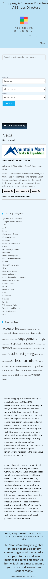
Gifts (4, 268)
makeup (38, 354)
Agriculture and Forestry (12, 218)
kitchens (15, 353)
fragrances (28, 343)
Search (8, 103)
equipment (6, 344)
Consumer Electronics (11, 243)
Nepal (12, 140)
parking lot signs (14, 366)
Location (4, 93)
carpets (37, 329)
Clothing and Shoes (10, 234)
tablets (4, 375)
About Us (21, 536)
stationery (31, 371)
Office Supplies (8, 289)
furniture (7, 347)
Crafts (4, 246)
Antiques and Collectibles (12, 221)
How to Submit (34, 536)
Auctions (5, 228)
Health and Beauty (9, 271)
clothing (13, 333)
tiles (8, 375)
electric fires (14, 339)
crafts (27, 334)
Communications (9, 237)
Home (5, 140)
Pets (4, 292)
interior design (40, 348)
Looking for (5, 77)
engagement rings (31, 338)
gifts (30, 348)
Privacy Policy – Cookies (15, 533)
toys (17, 374)
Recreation (6, 296)
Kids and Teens (8, 283)
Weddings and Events (10, 308)
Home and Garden (9, 274)
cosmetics (22, 334)
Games (5, 262)
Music (4, 286)
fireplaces (15, 343)
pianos (22, 366)
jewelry (4, 354)
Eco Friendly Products (11, 249)
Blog (24, 539)
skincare (10, 371)
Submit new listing (15, 125)
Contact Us (9, 536)
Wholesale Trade (8, 311)
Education (6, 252)
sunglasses (38, 371)
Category (4, 85)
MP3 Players (6, 361)
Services (5, 299)
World (4, 314)
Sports (5, 302)
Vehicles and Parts (9, 305)
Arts (4, 225)
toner (12, 375)
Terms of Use (35, 533)
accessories (10, 328)
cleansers (5, 334)
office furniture (24, 360)
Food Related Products (11, 258)
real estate (28, 366)
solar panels (20, 370)
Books (4, 231)
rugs (35, 366)
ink (34, 348)
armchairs (22, 329)
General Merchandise (10, 265)
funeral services (39, 344)
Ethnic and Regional (10, 255)
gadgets (15, 348)
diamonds (35, 333)
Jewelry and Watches (10, 280)
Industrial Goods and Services (14, 277)
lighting (28, 353)
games (20, 348)
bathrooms (30, 329)
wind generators (25, 375)
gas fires (26, 348)
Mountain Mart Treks (16, 160)
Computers (6, 240)
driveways (5, 339)
